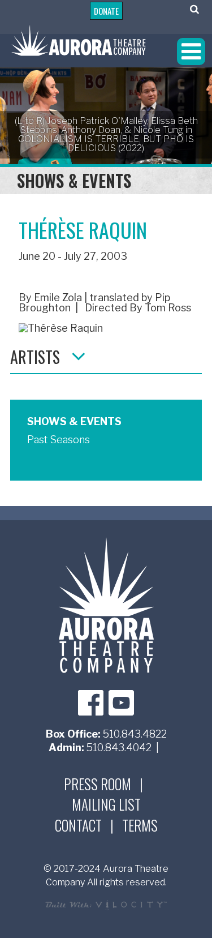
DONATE (106, 11)
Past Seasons (58, 440)
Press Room (97, 784)
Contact (78, 825)
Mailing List (106, 804)
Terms (140, 825)
